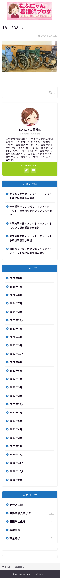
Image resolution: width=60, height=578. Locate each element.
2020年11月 (17, 462)
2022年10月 (17, 353)
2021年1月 (16, 446)
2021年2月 (16, 437)
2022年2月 (16, 395)
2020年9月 (16, 479)
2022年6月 (16, 362)
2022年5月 (16, 370)
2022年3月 (16, 387)
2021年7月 (16, 412)
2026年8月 (16, 278)
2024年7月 (16, 303)
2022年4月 (16, 378)
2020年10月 (17, 471)
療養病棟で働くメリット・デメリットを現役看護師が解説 (31, 238)
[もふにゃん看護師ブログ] (30, 18)
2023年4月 (16, 337)
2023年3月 (16, 345)
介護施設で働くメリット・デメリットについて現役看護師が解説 (31, 225)
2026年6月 (16, 295)
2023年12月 (17, 320)
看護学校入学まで (31, 513)
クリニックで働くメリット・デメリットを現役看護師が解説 (31, 196)
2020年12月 (17, 454)
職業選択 (31, 538)
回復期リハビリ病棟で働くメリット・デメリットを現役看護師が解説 (31, 251)
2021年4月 (16, 429)
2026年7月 (16, 286)
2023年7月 (16, 328)
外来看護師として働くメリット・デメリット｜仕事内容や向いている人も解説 (31, 210)
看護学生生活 (31, 521)
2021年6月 (16, 420)
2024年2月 (16, 311)
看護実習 (31, 530)
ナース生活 (31, 504)
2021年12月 (17, 404)
